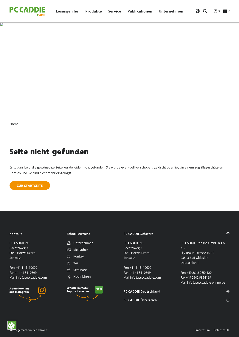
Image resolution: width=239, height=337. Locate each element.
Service (114, 11)
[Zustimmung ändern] (11, 325)
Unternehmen (171, 11)
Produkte (93, 11)
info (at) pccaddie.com (31, 277)
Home (14, 123)
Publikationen (140, 11)
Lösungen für (67, 11)
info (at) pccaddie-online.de (206, 282)
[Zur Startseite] (28, 11)
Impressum (202, 330)
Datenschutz (221, 330)
